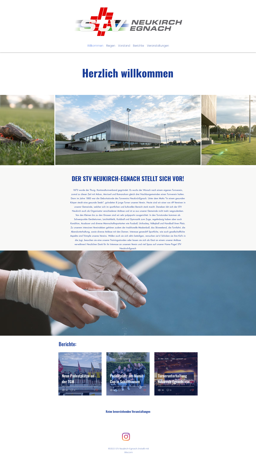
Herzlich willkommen (129, 73)
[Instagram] (126, 437)
